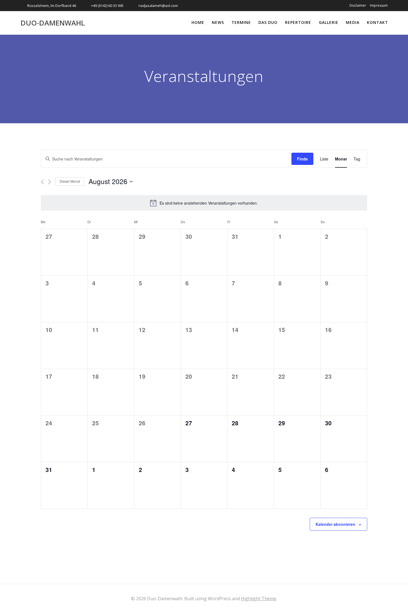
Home (198, 22)
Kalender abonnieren (335, 524)
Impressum (379, 5)
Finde (302, 159)
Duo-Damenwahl (53, 23)
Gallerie (328, 22)
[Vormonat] (42, 182)
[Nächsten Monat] (49, 182)
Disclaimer (357, 5)
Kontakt (377, 22)
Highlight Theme (258, 599)
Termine (241, 22)
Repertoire (298, 22)
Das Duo (268, 22)
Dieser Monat (70, 181)
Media (352, 22)
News (218, 22)
